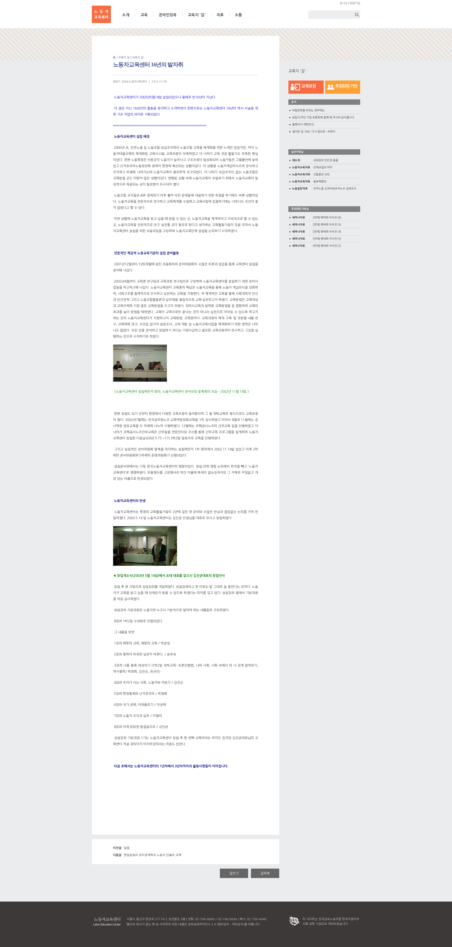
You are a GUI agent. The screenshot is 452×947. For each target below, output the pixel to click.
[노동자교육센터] (101, 14)
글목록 (265, 873)
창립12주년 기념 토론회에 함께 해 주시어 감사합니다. (323, 117)
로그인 (343, 3)
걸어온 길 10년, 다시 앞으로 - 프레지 (313, 131)
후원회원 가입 (346, 86)
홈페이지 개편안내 (303, 124)
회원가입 (355, 3)
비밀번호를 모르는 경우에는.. (309, 110)
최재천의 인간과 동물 (315, 160)
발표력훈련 (309, 181)
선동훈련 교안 (311, 174)
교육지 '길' (196, 15)
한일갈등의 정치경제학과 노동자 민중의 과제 (147, 855)
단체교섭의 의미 (312, 167)
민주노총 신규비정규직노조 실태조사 (324, 188)
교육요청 (308, 86)
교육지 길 (137, 57)
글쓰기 (234, 873)
